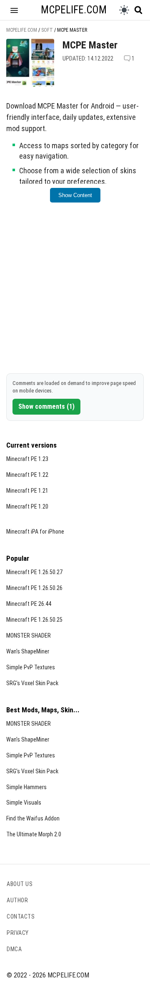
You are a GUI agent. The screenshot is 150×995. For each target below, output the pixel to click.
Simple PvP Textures (30, 667)
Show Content (75, 195)
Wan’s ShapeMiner (27, 651)
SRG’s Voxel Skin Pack (32, 683)
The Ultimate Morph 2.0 (33, 834)
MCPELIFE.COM (74, 10)
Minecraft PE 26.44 (28, 603)
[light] (124, 10)
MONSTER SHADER (28, 635)
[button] (14, 10)
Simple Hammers (26, 787)
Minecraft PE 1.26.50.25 (34, 619)
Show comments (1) (46, 406)
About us (19, 884)
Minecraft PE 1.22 (27, 474)
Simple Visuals (23, 802)
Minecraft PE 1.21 (27, 490)
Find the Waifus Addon (33, 818)
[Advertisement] (75, 292)
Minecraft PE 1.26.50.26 (34, 588)
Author (17, 900)
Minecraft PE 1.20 (27, 506)
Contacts (21, 916)
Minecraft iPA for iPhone (35, 531)
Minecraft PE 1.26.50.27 (34, 572)
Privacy (18, 932)
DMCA (14, 949)
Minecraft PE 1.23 (27, 459)
